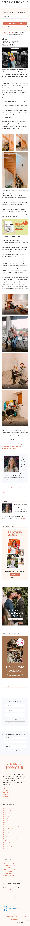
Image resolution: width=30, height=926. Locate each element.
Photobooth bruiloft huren (9, 828)
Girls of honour (15, 2)
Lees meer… (23, 518)
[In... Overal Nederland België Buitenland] (15, 19)
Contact (5, 788)
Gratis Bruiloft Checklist (9, 869)
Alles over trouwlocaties (9, 863)
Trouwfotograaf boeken (9, 836)
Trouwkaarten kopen (8, 830)
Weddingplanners (7, 848)
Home (5, 32)
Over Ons (5, 790)
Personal (11, 32)
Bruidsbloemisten (7, 808)
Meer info (20, 922)
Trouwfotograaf (7, 873)
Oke (8, 922)
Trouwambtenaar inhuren (9, 832)
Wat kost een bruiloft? (8, 875)
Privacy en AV (6, 796)
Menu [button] (16, 6)
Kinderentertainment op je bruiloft (11, 826)
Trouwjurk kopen (7, 871)
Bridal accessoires (7, 810)
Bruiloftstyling (6, 820)
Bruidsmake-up (7, 814)
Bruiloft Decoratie (7, 818)
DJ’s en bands (6, 824)
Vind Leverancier (14, 23)
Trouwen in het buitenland (9, 834)
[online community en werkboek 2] (15, 234)
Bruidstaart (6, 816)
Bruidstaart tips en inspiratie (10, 865)
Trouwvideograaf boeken (9, 846)
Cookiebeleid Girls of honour (15, 722)
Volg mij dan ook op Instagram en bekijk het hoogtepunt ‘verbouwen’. (14, 446)
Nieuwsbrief (6, 794)
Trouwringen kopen (8, 844)
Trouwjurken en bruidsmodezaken (11, 838)
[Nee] (28, 920)
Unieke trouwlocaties (8, 840)
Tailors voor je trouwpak (9, 842)
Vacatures (5, 792)
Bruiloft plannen (7, 867)
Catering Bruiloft (7, 822)
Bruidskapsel (6, 812)
